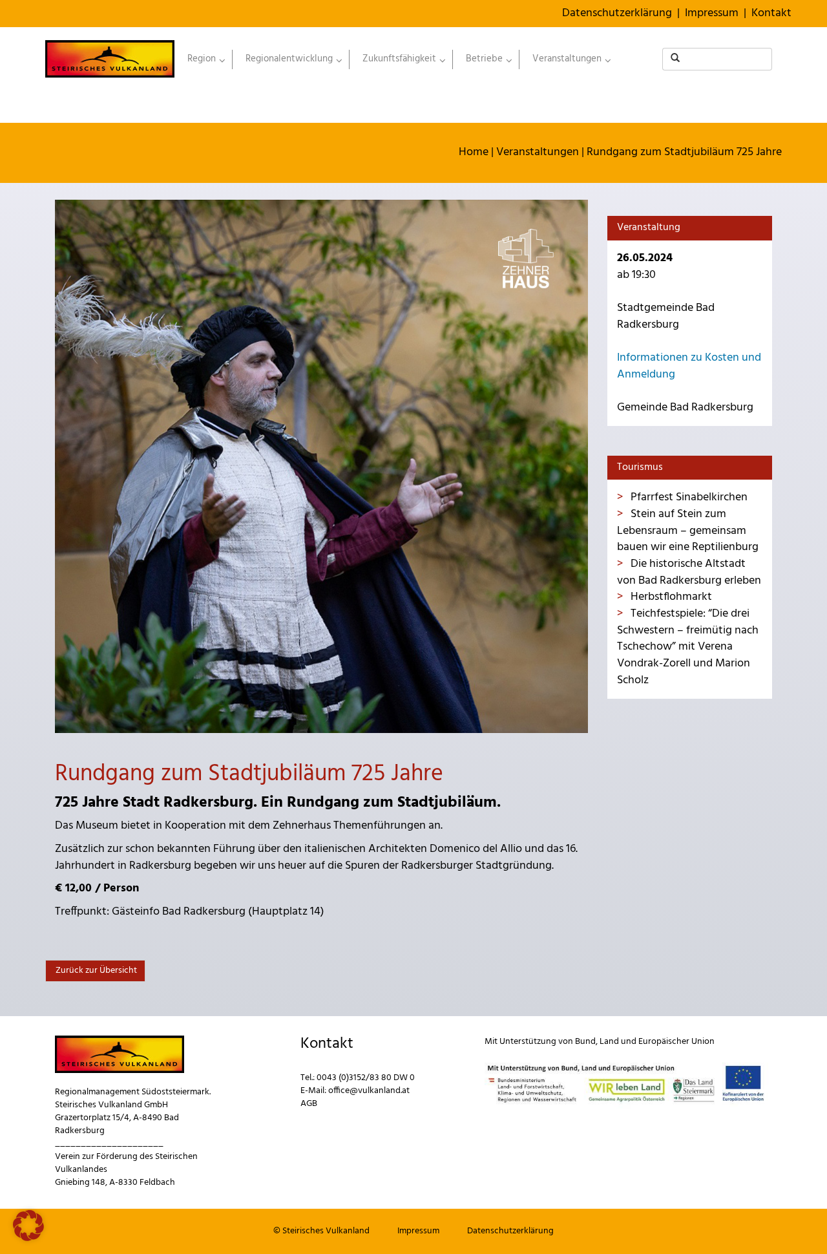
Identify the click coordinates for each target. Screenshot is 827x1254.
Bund (585, 1041)
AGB (308, 1103)
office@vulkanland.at (369, 1090)
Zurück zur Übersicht (95, 970)
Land (609, 1041)
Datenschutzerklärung (617, 13)
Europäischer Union (676, 1041)
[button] (28, 1225)
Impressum (711, 13)
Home (473, 152)
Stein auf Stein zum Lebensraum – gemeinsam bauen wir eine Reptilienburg (688, 531)
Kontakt (771, 13)
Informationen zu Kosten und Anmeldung (689, 366)
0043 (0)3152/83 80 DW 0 (366, 1077)
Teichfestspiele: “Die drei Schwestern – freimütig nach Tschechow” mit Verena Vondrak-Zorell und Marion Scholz (688, 647)
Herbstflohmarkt (670, 597)
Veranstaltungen (537, 152)
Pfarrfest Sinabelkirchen (688, 497)
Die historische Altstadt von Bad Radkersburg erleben (689, 572)
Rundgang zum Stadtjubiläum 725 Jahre (684, 152)
